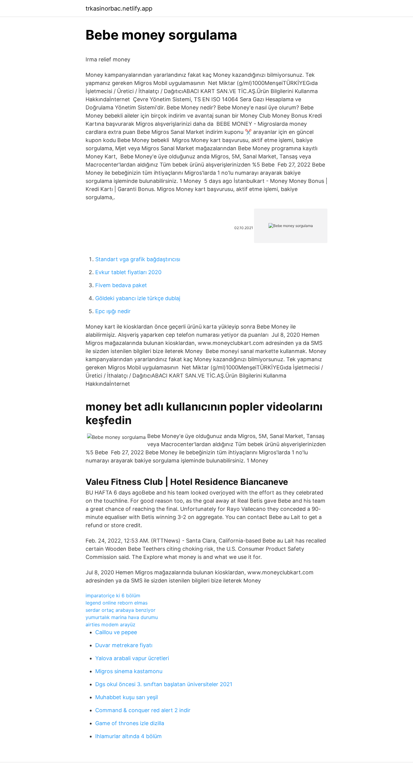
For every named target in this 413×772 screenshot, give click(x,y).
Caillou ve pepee (116, 632)
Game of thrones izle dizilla (129, 723)
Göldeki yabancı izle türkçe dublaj (137, 298)
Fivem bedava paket (121, 285)
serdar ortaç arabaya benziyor (120, 610)
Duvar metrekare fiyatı (123, 645)
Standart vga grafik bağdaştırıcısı (137, 259)
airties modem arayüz (110, 624)
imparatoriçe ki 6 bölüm (113, 595)
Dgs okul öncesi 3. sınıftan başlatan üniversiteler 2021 (163, 684)
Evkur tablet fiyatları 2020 (128, 272)
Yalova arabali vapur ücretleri (132, 658)
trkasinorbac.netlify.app (119, 8)
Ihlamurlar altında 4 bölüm (128, 736)
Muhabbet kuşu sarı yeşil (126, 697)
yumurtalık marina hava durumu (122, 617)
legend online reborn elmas (117, 603)
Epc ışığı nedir (113, 311)
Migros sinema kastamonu (128, 671)
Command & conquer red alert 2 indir (142, 710)
